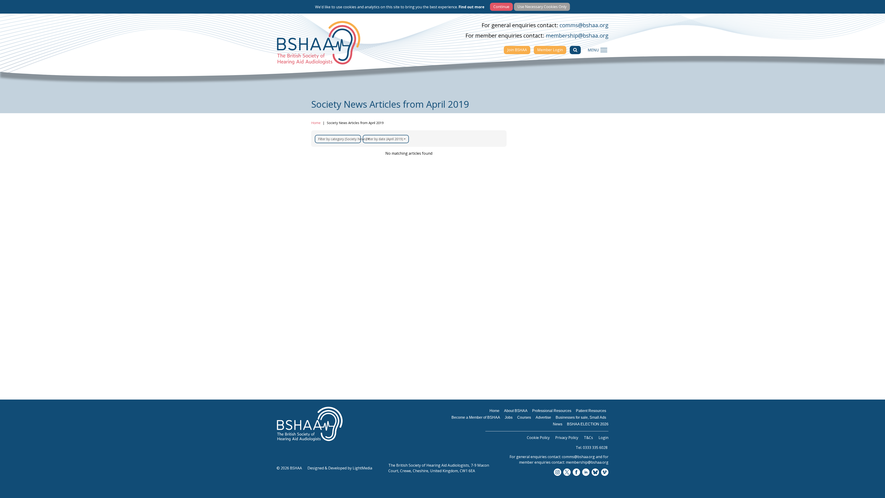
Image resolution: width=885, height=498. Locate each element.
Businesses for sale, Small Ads (541, 240)
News (522, 252)
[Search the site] (575, 50)
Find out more (471, 6)
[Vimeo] (604, 472)
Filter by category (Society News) (339, 139)
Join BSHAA (517, 49)
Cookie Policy (538, 437)
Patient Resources (534, 187)
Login (603, 437)
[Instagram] (557, 472)
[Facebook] (576, 472)
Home (316, 123)
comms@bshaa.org (584, 25)
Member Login (550, 49)
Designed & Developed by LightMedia (339, 468)
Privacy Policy (566, 437)
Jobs (521, 211)
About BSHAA (530, 169)
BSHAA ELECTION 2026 (538, 261)
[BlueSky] (595, 472)
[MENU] (603, 50)
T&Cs (588, 437)
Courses (524, 220)
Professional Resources (538, 178)
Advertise (526, 229)
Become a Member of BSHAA (537, 199)
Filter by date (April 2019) (384, 139)
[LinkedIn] (586, 472)
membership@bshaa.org (577, 35)
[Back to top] (871, 484)
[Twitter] (567, 472)
